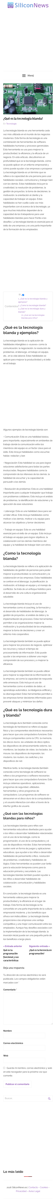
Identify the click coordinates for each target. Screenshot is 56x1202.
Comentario (10, 989)
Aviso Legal (34, 1191)
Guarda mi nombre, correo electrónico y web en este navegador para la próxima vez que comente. (27, 1072)
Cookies (44, 1187)
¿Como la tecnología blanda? (33, 305)
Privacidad (21, 1191)
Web (5, 1055)
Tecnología (11, 123)
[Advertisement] (28, 38)
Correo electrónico (13, 1043)
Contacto (33, 1187)
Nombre (7, 1031)
